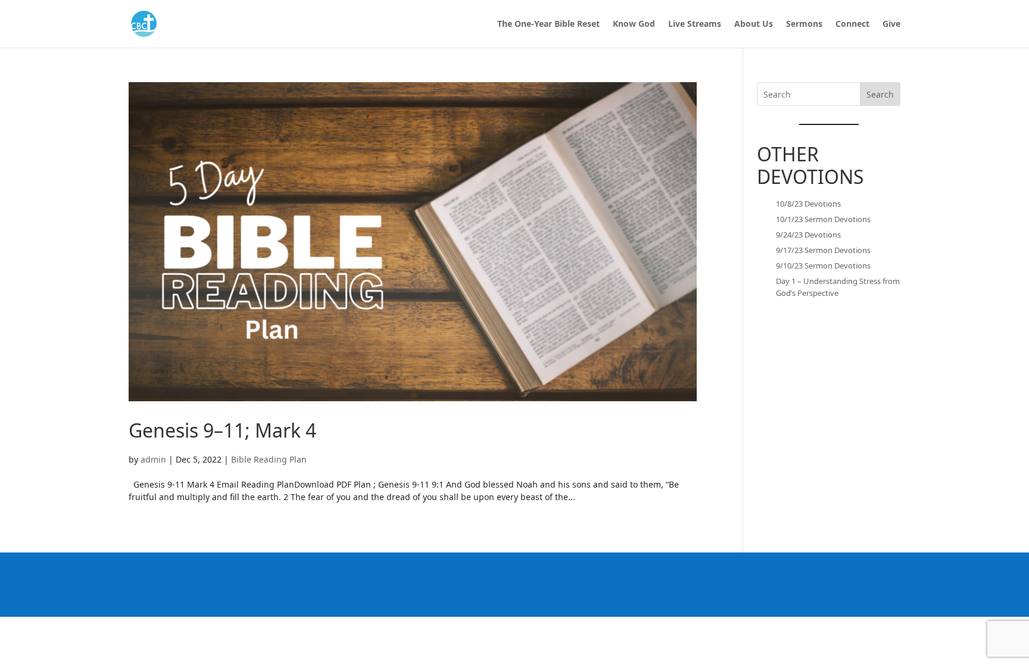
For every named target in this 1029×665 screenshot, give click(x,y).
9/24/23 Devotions (808, 234)
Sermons (804, 24)
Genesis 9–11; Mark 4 (222, 430)
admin (153, 459)
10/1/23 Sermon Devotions (823, 219)
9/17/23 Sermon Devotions (823, 250)
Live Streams (694, 24)
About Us (753, 24)
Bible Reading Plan (269, 459)
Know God (634, 24)
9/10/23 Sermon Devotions (823, 265)
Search (880, 94)
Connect (852, 24)
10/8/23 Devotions (808, 203)
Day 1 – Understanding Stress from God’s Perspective (838, 287)
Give (891, 24)
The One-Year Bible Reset (548, 24)
